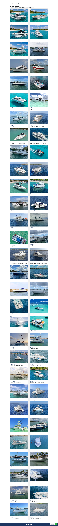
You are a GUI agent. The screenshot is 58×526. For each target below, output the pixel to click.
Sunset (12, 107)
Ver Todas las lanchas (29, 524)
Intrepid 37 (12, 466)
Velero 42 (12, 347)
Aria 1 (12, 176)
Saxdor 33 (12, 125)
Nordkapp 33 (32, 107)
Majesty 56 (12, 449)
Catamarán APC (13, 245)
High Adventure (32, 176)
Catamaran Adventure (14, 210)
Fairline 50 (12, 296)
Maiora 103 (31, 517)
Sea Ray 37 (31, 500)
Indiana (12, 227)
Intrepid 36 (32, 466)
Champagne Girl (13, 142)
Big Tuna (31, 347)
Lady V (12, 90)
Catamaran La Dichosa (33, 193)
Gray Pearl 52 (32, 23)
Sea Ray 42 (32, 364)
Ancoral (12, 193)
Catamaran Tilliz (32, 210)
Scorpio (31, 381)
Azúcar (31, 125)
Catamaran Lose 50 (33, 330)
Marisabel (31, 73)
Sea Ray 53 (12, 313)
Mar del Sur (32, 262)
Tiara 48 (31, 296)
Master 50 (31, 90)
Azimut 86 (31, 432)
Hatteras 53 (13, 364)
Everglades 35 (13, 432)
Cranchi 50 (31, 279)
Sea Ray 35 (12, 517)
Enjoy (12, 23)
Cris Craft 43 (13, 279)
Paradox (31, 227)
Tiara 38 (12, 483)
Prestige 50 (32, 244)
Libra (12, 262)
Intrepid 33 (31, 449)
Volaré (31, 142)
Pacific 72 (12, 73)
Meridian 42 (13, 381)
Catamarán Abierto (14, 500)
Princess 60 (32, 313)
